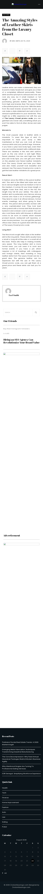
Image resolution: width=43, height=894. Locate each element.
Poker (4, 827)
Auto (4, 812)
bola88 (6, 333)
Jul (5, 873)
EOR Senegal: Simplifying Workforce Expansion (21, 773)
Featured (6, 15)
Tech (4, 793)
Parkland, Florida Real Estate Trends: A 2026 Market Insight (20, 743)
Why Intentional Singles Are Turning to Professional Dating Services (18, 767)
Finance (5, 797)
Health (5, 788)
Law (3, 817)
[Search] (36, 312)
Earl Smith (16, 41)
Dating (5, 822)
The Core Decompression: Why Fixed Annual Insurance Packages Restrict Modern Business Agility (21, 759)
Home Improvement (10, 802)
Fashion (5, 807)
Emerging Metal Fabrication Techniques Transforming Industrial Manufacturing (18, 750)
